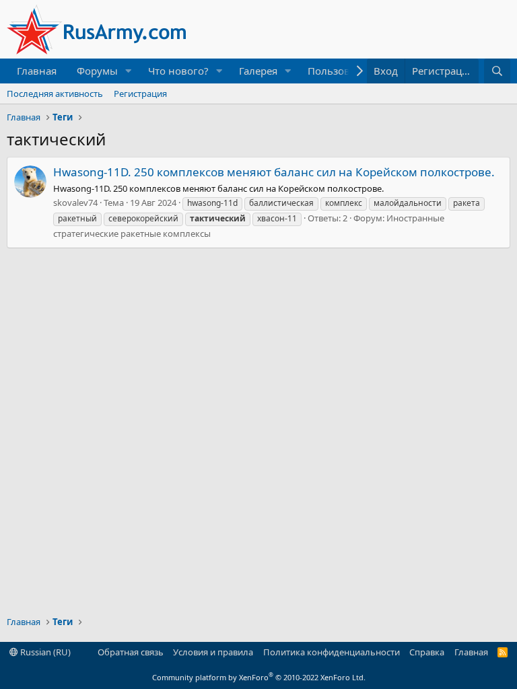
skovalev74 (75, 202)
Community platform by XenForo (259, 677)
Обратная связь (131, 652)
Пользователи (343, 70)
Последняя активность (55, 93)
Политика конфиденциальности (331, 652)
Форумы (97, 70)
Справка (426, 652)
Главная (37, 70)
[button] (128, 71)
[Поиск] (497, 71)
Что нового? (178, 70)
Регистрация (140, 93)
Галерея (258, 70)
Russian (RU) (44, 652)
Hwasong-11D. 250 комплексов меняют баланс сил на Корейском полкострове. (274, 172)
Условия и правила (213, 652)
